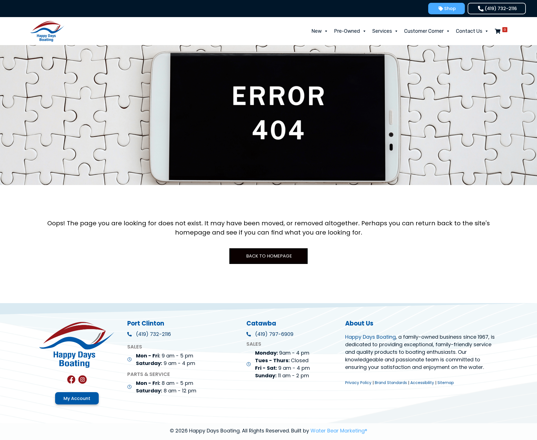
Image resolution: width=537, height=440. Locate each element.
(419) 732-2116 (153, 334)
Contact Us (469, 31)
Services (382, 31)
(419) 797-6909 (274, 334)
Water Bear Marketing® (338, 430)
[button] (446, 8)
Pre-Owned (347, 31)
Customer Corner (424, 31)
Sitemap (445, 382)
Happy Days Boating (370, 336)
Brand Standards (391, 382)
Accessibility (422, 382)
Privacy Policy (358, 382)
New (316, 31)
